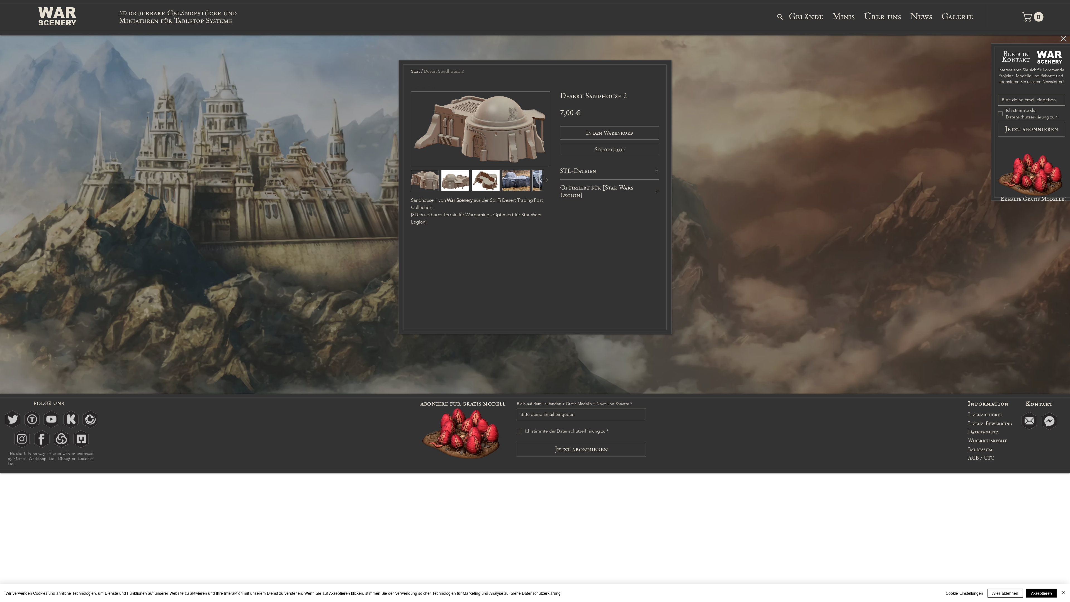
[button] (1063, 39)
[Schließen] (1063, 593)
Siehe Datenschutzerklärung (536, 593)
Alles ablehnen (1005, 593)
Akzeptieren (1041, 593)
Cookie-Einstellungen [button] (964, 593)
